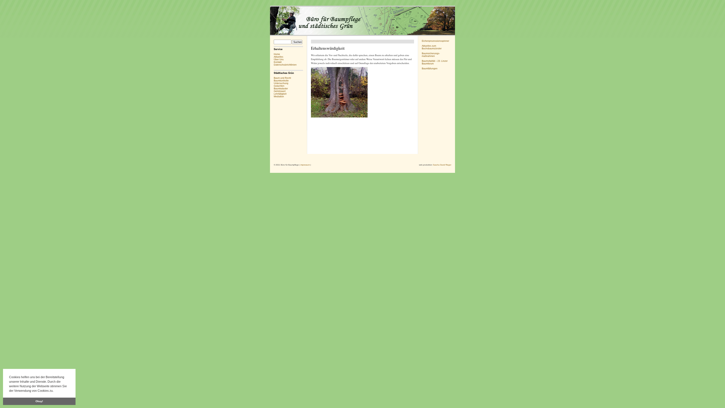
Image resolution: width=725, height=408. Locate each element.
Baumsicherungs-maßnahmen (431, 54)
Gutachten (279, 86)
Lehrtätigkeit (280, 94)
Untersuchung (281, 83)
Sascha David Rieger (442, 165)
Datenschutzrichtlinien (285, 64)
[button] (54, 391)
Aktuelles (278, 57)
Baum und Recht (282, 78)
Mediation (279, 96)
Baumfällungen (429, 68)
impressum (305, 165)
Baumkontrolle (281, 80)
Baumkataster (281, 88)
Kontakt (278, 62)
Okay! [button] (39, 401)
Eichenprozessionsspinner (435, 41)
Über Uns (279, 59)
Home (277, 54)
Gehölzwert (279, 91)
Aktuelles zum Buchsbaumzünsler (432, 47)
